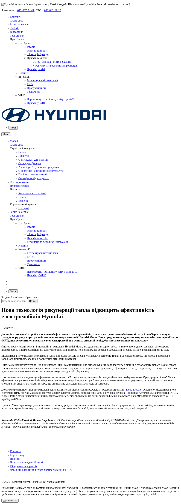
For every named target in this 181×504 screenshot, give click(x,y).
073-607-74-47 (25, 10)
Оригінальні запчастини (33, 159)
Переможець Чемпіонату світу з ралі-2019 (52, 99)
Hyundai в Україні (37, 238)
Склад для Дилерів (29, 163)
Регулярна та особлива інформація (56, 65)
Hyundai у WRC (36, 102)
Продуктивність (36, 87)
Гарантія (23, 155)
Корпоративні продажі (32, 193)
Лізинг (22, 197)
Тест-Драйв (17, 35)
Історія (31, 46)
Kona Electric (133, 389)
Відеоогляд (16, 31)
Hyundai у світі (36, 69)
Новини (23, 72)
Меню (6, 134)
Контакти (15, 16)
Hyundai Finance (19, 185)
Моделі (14, 140)
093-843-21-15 (52, 10)
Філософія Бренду (37, 54)
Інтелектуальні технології (42, 80)
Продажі (23, 208)
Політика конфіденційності (26, 462)
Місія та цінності (37, 50)
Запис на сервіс (19, 24)
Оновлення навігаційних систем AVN (41, 170)
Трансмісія (33, 91)
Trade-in (14, 28)
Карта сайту (17, 455)
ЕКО (30, 84)
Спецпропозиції (19, 182)
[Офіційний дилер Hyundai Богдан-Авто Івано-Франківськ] (53, 121)
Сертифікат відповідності (33, 178)
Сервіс (22, 152)
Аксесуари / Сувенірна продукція (38, 167)
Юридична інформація (23, 466)
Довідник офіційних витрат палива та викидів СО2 (41, 469)
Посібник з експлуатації (32, 174)
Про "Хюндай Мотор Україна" (53, 61)
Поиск (13, 127)
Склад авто (16, 20)
